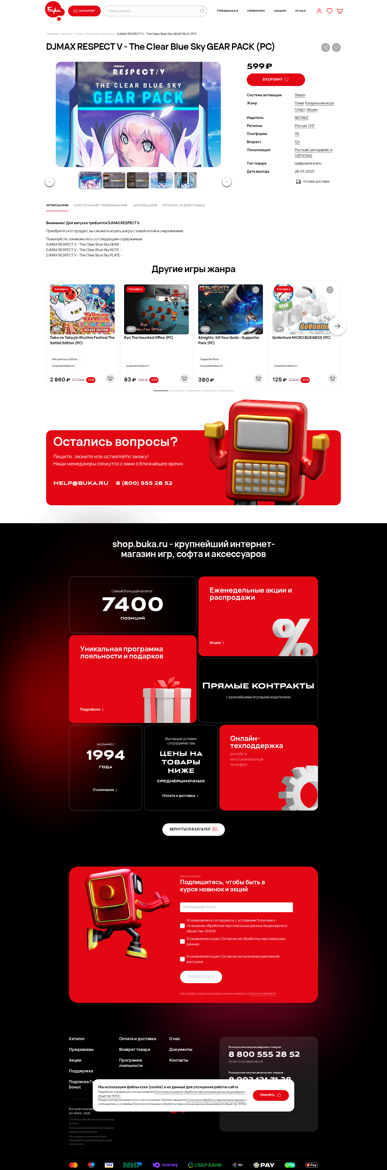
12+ (297, 142)
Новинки (256, 11)
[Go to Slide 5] (185, 180)
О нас (300, 11)
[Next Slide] (226, 181)
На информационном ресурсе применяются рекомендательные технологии (90, 1140)
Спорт (300, 110)
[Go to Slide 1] (90, 180)
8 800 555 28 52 (264, 1054)
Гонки (299, 103)
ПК (297, 134)
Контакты (178, 1061)
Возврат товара (134, 1050)
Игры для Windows (100, 34)
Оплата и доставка (178, 796)
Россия (301, 126)
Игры (80, 34)
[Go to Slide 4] (161, 180)
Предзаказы (81, 1050)
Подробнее (90, 710)
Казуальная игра (319, 103)
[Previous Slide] (49, 181)
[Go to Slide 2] (114, 180)
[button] (138, 114)
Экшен (312, 110)
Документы (180, 1050)
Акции (280, 11)
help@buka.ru (81, 483)
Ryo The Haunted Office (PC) (148, 338)
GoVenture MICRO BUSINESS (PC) (301, 338)
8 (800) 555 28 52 (144, 483)
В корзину (273, 80)
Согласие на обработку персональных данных (215, 1100)
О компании (103, 790)
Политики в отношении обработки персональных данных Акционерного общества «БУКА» (237, 926)
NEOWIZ (301, 118)
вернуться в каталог (190, 829)
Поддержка (81, 1071)
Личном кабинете (263, 994)
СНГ (311, 126)
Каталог (67, 34)
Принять (267, 1095)
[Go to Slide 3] (138, 180)
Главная (52, 34)
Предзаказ (227, 11)
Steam (300, 95)
